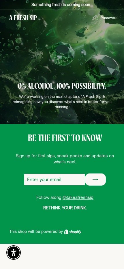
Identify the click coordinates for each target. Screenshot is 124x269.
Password (109, 18)
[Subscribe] (95, 179)
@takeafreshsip (78, 197)
